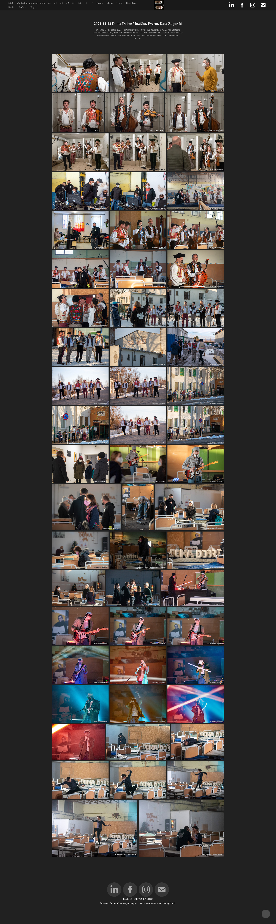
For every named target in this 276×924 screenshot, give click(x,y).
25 (49, 2)
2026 (11, 2)
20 (79, 2)
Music (110, 2)
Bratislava (131, 2)
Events (99, 2)
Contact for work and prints (31, 2)
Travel (119, 2)
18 (91, 2)
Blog (32, 7)
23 (61, 2)
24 (55, 2)
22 (67, 2)
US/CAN (22, 7)
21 (73, 2)
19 (85, 2)
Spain (11, 7)
